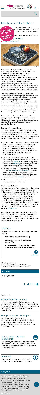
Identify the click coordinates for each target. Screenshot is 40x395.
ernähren (17, 162)
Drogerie (21, 177)
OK (36, 384)
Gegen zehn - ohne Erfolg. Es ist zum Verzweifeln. (18, 241)
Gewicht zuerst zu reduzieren (18, 171)
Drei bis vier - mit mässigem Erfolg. (17, 237)
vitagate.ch (6, 372)
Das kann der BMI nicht (11, 41)
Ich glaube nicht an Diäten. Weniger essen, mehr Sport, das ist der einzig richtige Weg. (20, 246)
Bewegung (16, 164)
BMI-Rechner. (12, 208)
